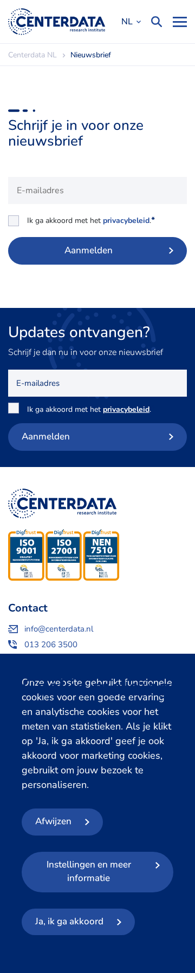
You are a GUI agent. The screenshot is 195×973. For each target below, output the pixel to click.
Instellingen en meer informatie (89, 871)
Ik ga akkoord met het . (91, 220)
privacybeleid (126, 220)
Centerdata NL (56, 21)
